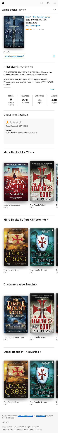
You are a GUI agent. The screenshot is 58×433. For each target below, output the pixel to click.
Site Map (38, 430)
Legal (31, 430)
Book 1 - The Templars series (37, 17)
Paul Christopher (32, 25)
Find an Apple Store (25, 416)
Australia (5, 422)
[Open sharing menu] (53, 56)
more (52, 89)
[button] (42, 3)
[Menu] (55, 3)
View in (13, 56)
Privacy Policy (7, 430)
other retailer (41, 416)
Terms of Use (21, 430)
